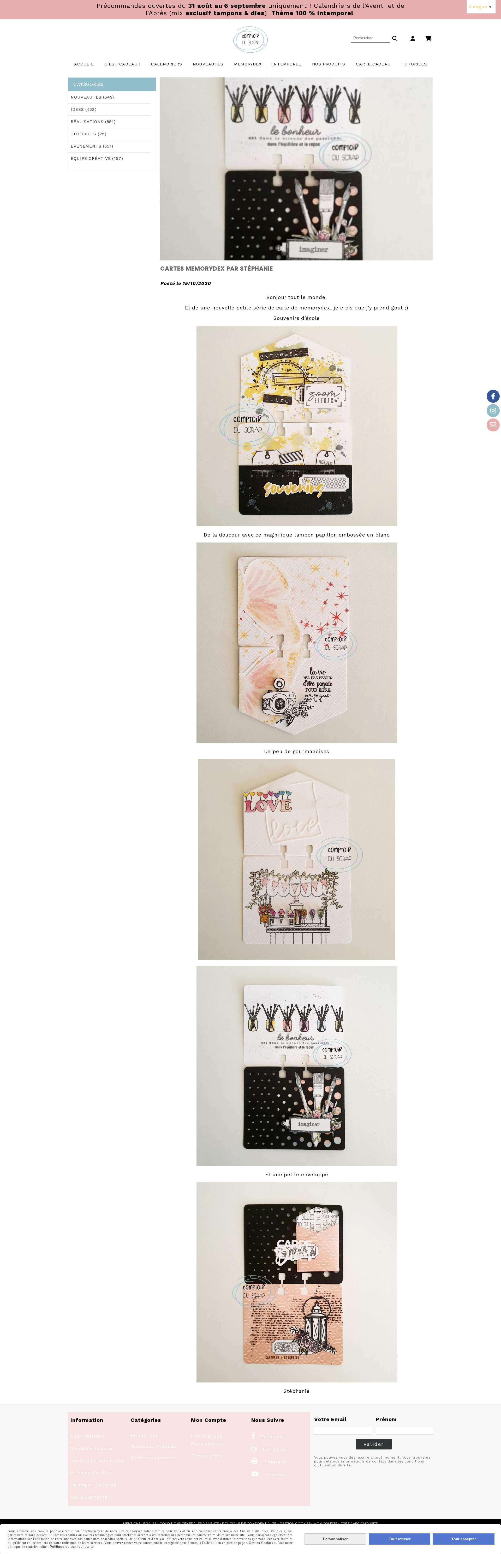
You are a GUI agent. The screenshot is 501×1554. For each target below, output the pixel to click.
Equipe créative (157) (97, 158)
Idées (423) (84, 109)
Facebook (267, 1436)
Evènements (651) (92, 146)
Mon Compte (325, 1523)
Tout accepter (463, 1539)
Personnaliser (335, 1539)
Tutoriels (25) (88, 133)
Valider (373, 1444)
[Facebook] (493, 396)
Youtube (268, 1474)
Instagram (269, 1449)
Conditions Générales (97, 1460)
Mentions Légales (92, 1448)
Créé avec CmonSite (359, 1523)
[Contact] (493, 424)
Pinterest (268, 1462)
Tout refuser (399, 1539)
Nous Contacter (90, 1497)
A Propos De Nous (92, 1472)
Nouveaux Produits (154, 1446)
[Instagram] (493, 410)
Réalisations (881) (93, 121)
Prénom (386, 1419)
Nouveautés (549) (92, 97)
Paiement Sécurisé (93, 1485)
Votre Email (330, 1419)
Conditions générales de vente (189, 1523)
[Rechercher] (395, 37)
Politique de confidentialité (249, 1523)
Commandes (206, 1455)
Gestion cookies (295, 1523)
